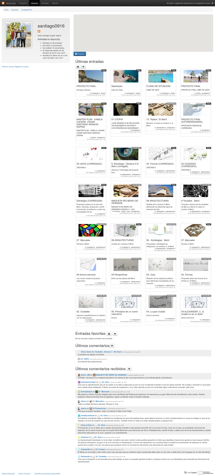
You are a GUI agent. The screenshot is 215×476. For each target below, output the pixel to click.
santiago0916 (26, 9)
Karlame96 (85, 449)
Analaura (84, 437)
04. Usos (105, 382)
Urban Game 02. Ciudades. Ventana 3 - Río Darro (101, 351)
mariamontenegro (88, 382)
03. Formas (100, 449)
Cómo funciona (24, 473)
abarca (83, 401)
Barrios (55, 3)
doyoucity (11, 3)
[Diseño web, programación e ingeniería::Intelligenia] (190, 472)
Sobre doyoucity (8, 473)
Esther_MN (85, 375)
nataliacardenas (87, 415)
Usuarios (34, 3)
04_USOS (84, 359)
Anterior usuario (8, 66)
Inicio (6, 9)
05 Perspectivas (99, 408)
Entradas (45, 3)
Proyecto (80, 54)
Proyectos (23, 3)
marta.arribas (86, 425)
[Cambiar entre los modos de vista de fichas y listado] (77, 67)
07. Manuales (104, 391)
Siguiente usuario (22, 66)
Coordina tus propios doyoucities (47, 473)
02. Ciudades (101, 456)
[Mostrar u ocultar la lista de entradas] (83, 67)
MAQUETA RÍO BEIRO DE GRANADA (111, 375)
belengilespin (86, 391)
